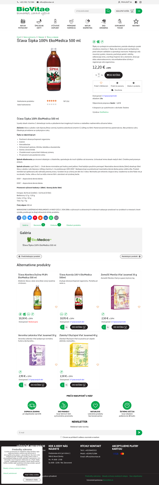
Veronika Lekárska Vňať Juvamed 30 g (37, 335)
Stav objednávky (135, 476)
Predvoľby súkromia (93, 476)
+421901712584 (91, 453)
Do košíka (114, 75)
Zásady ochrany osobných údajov (115, 476)
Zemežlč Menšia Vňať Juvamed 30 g (119, 274)
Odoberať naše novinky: (79, 427)
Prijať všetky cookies (32, 475)
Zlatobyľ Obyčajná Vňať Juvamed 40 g (78, 335)
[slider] (52, 101)
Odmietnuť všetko (32, 480)
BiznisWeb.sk (108, 480)
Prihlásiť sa (126, 2)
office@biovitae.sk (93, 457)
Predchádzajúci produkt (30, 256)
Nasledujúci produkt (130, 256)
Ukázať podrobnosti (10, 473)
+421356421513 (91, 450)
